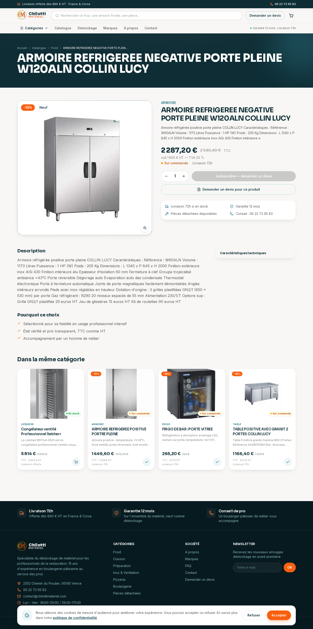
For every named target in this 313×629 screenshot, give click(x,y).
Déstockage (87, 28)
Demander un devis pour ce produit (231, 189)
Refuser (253, 615)
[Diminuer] (166, 176)
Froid (54, 48)
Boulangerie (122, 586)
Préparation (122, 566)
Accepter (279, 615)
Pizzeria (119, 579)
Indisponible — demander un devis (244, 176)
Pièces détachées (127, 593)
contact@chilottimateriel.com (44, 596)
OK (289, 567)
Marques (110, 28)
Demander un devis (265, 15)
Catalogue (63, 28)
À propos (131, 28)
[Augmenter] (184, 176)
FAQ (188, 566)
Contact (151, 28)
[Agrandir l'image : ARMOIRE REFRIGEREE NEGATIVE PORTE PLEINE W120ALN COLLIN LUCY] (84, 168)
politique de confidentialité (75, 618)
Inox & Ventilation (126, 573)
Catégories (34, 28)
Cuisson (119, 559)
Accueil (22, 48)
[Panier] (291, 15)
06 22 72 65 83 (285, 4)
